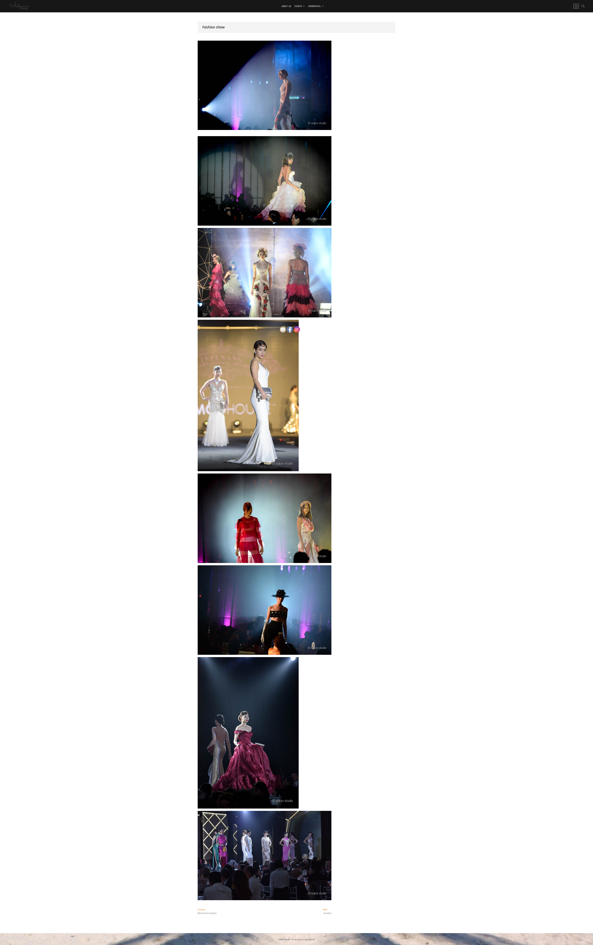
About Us (286, 6)
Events (298, 6)
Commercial (314, 6)
